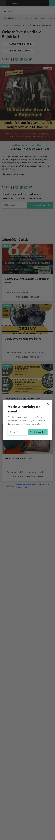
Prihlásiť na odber (38, 432)
